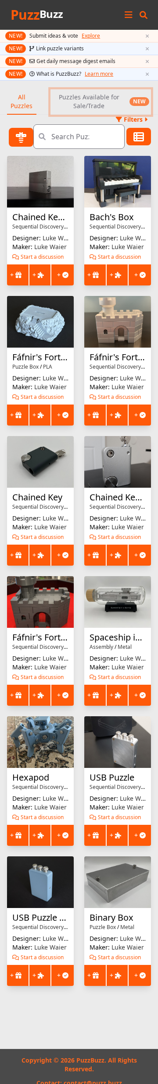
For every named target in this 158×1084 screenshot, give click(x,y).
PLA (47, 366)
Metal (125, 647)
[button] (143, 15)
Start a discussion (42, 256)
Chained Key (37, 497)
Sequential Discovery (38, 226)
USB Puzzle (112, 777)
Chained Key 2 (40, 217)
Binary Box (111, 917)
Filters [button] (133, 119)
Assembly (101, 647)
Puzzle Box (25, 366)
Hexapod (30, 777)
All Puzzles (21, 101)
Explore (91, 35)
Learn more (99, 73)
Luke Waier (59, 238)
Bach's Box (112, 217)
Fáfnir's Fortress (122, 357)
